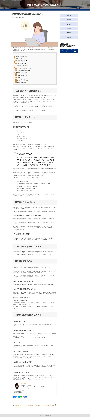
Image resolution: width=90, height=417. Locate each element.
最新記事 (69, 15)
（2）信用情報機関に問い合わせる (22, 70)
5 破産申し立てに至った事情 (21, 80)
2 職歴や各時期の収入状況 (21, 75)
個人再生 (69, 24)
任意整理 (69, 19)
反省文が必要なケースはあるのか (21, 65)
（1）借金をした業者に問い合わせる (23, 68)
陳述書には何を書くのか (19, 58)
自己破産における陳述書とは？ (20, 56)
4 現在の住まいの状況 (20, 79)
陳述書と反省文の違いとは (19, 61)
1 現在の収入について (20, 73)
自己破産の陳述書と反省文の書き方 (27, 14)
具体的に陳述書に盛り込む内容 (20, 72)
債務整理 (69, 32)
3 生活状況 (18, 77)
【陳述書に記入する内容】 (21, 60)
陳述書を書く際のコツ (19, 67)
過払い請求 (69, 28)
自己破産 (22, 17)
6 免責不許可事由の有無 (20, 82)
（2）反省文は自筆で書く (21, 63)
